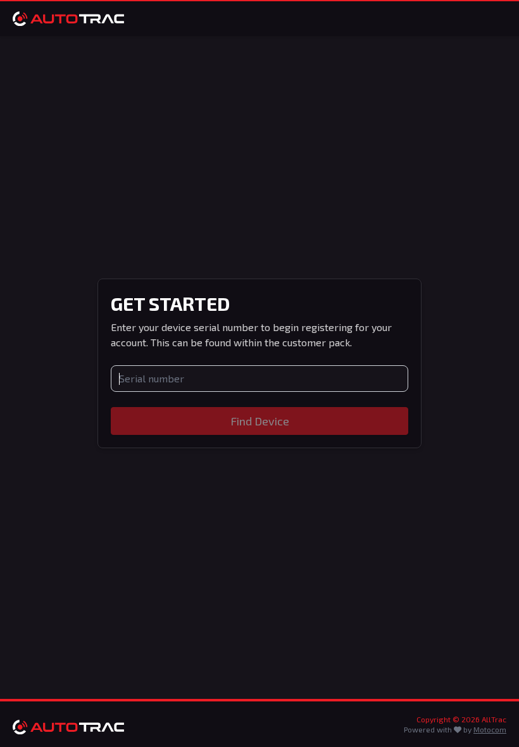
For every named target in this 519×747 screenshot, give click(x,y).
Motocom (489, 729)
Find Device (259, 421)
